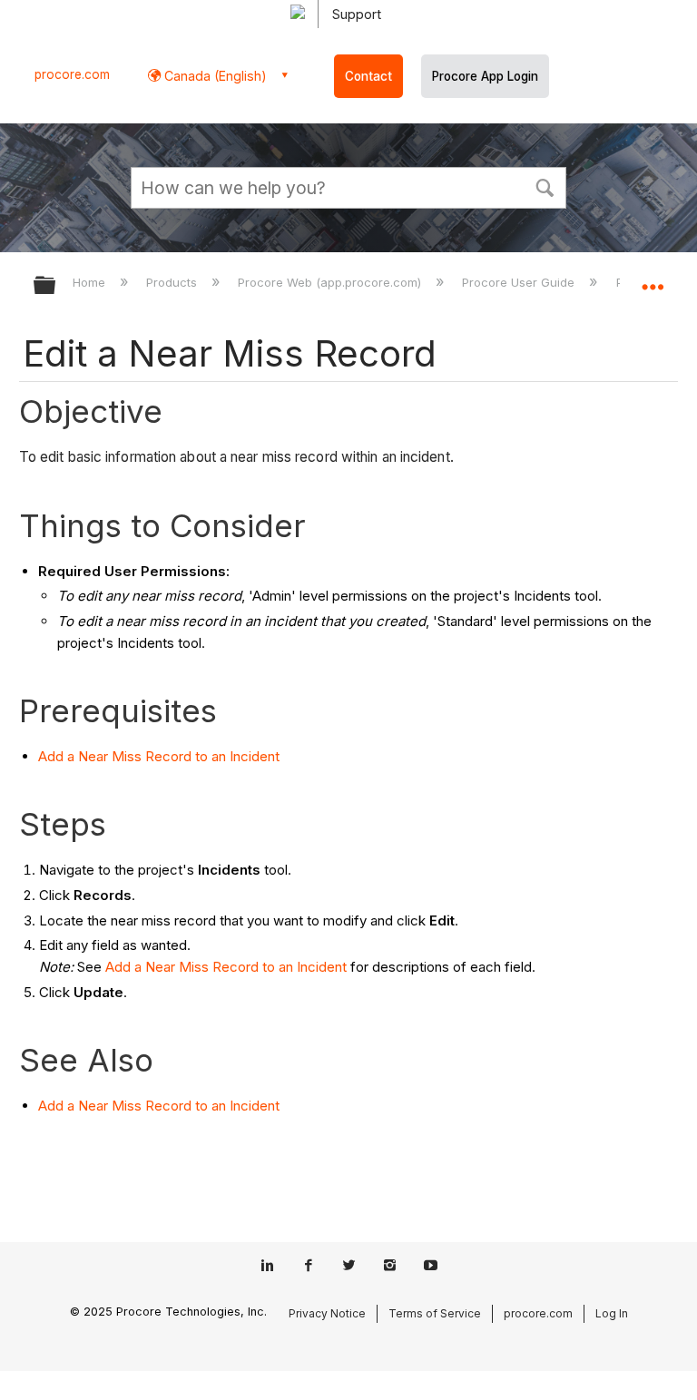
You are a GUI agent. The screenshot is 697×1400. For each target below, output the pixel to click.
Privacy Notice (327, 1313)
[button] (544, 186)
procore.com (72, 74)
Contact (368, 76)
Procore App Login (485, 76)
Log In (611, 1313)
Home (91, 282)
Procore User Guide (520, 282)
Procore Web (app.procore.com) (331, 282)
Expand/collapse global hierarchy (56, 286)
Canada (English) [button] (214, 75)
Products (173, 282)
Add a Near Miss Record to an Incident (159, 756)
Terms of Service (434, 1313)
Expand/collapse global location (652, 279)
